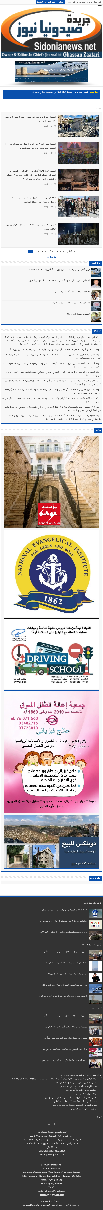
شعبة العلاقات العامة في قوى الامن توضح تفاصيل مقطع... (63, 910)
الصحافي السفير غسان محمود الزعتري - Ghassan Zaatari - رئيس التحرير (59, 280)
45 (61, 251)
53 (30, 251)
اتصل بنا (40, 2)
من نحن (60, 2)
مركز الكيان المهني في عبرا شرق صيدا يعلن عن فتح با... (64, 1049)
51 (39, 251)
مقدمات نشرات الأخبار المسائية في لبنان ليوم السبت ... (63, 921)
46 (57, 251)
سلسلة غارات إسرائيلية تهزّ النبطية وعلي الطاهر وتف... (64, 963)
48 (50, 251)
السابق (69, 251)
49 (46, 251)
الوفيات (97, 331)
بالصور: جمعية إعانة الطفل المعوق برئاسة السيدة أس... (64, 952)
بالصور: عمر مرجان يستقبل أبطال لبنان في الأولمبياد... (65, 1027)
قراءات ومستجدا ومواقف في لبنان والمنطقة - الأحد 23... (63, 932)
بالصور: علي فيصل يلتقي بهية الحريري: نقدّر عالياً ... (65, 1038)
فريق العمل (51, 2)
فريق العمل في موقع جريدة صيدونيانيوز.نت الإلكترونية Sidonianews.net (59, 269)
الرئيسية (98, 108)
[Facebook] (54, 1124)
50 (42, 251)
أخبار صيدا (94, 92)
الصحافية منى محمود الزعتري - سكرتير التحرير (71, 303)
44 (64, 251)
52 (35, 251)
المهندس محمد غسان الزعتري (77, 314)
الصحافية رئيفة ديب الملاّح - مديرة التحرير (72, 292)
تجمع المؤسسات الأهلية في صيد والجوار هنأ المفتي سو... (63, 1060)
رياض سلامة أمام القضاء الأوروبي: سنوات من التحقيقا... (64, 974)
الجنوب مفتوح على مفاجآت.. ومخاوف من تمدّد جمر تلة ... (62, 996)
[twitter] (49, 1124)
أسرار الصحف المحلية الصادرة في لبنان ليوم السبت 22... (64, 985)
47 (53, 251)
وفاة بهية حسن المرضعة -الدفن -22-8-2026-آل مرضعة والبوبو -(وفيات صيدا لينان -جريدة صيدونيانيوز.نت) (54, 349)
